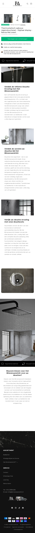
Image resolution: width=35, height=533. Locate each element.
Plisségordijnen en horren (11, 458)
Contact (5, 472)
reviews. (23, 24)
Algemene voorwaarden (18, 527)
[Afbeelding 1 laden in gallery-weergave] (8, 18)
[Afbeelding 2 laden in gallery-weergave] (17, 18)
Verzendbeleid (29, 527)
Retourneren (7, 483)
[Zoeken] (27, 4)
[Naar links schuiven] (2, 19)
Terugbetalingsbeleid (25, 524)
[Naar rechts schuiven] (33, 19)
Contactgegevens (18, 529)
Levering (6, 480)
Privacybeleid (7, 527)
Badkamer (6, 454)
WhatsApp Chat (8, 476)
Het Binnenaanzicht (13, 524)
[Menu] (3, 4)
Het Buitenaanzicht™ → (10, 462)
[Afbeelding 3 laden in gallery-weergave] (26, 18)
